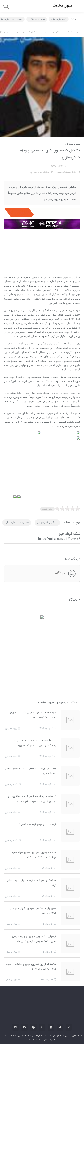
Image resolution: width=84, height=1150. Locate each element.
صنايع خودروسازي (53, 32)
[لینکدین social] (42, 919)
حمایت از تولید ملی (17, 495)
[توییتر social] (60, 919)
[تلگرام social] (51, 919)
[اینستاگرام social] (69, 919)
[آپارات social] (15, 919)
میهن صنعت (73, 32)
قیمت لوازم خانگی (37, 19)
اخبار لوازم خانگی (58, 19)
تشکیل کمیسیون (47, 495)
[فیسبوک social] (24, 919)
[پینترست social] (33, 919)
